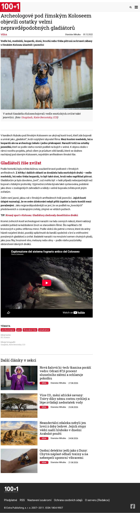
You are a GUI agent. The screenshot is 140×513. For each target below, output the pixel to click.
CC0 (55, 117)
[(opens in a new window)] (132, 504)
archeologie (8, 329)
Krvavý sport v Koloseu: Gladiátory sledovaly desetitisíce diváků (42, 215)
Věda (44, 383)
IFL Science (5, 337)
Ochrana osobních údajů (68, 500)
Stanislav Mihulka (73, 34)
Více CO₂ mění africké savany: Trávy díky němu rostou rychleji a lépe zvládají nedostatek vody (65, 398)
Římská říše (30, 329)
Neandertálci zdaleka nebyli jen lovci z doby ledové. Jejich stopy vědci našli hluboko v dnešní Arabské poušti (63, 428)
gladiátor (44, 329)
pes (19, 329)
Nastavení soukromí (39, 500)
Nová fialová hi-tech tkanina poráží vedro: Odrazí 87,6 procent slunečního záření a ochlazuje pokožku (65, 373)
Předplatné (10, 500)
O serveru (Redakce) (97, 500)
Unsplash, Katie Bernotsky (36, 117)
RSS (22, 500)
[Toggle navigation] (136, 7)
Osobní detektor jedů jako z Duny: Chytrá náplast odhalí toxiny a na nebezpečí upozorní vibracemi (64, 454)
